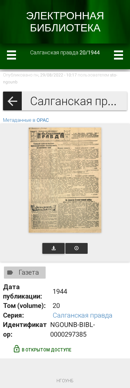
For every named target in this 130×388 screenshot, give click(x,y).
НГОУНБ (65, 380)
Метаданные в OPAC (26, 120)
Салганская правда (82, 315)
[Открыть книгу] (65, 180)
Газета (29, 272)
